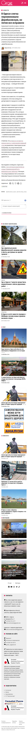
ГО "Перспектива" (10, 696)
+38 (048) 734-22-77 (10, 621)
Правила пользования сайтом (21, 723)
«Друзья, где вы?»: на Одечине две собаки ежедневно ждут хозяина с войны (13, 553)
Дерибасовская (9, 191)
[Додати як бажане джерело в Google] (4, 186)
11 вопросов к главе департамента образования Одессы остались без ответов (13, 532)
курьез (14, 191)
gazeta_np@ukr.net (11, 644)
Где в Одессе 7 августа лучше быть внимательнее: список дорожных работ (13, 284)
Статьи (5, 312)
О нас (10, 583)
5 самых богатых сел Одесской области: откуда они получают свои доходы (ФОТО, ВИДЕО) (13, 379)
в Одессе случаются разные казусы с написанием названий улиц (13, 143)
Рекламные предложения (13, 640)
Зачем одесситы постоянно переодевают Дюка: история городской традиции (13, 403)
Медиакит (8, 638)
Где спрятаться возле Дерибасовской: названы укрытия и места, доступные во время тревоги (13, 251)
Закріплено (22, 3)
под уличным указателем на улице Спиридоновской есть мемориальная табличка (12, 169)
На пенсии (8, 690)
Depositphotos (9, 694)
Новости (6, 10)
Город (2, 312)
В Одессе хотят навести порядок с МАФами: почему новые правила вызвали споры (13, 316)
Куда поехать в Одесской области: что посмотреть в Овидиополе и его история (13, 350)
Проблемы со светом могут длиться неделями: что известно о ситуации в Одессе (12, 483)
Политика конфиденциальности (6, 722)
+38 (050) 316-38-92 (11, 642)
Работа (7, 692)
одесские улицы (20, 191)
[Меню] (25, 3)
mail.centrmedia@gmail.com (13, 623)
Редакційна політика (14, 722)
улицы (25, 191)
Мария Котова (8, 48)
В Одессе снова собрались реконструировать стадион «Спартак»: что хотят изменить (13, 511)
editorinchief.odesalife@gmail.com (15, 629)
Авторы (17, 583)
